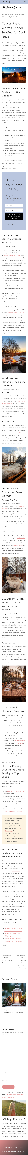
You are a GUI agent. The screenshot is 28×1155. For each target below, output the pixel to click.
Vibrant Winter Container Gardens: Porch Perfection (7, 957)
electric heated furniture (12, 255)
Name (4, 1065)
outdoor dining (18, 545)
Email (4, 1073)
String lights (19, 743)
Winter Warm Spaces (8, 945)
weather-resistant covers (15, 791)
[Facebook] (3, 2)
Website (5, 1081)
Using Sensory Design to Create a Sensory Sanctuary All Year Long (21, 960)
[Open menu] (24, 2)
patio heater (21, 538)
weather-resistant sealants (13, 811)
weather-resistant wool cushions (12, 433)
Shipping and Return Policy (14, 1147)
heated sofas (16, 871)
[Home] (2, 14)
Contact (20, 1142)
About (13, 1142)
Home (6, 1142)
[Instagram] (9, 2)
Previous (4, 1000)
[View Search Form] (14, 2)
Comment (6, 1039)
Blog (7, 1144)
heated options (20, 740)
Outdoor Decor (6, 19)
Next (24, 1000)
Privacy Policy (17, 1144)
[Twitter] (6, 2)
